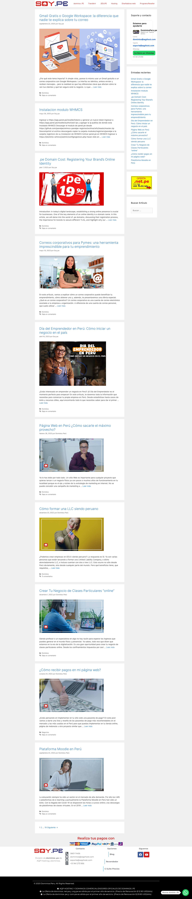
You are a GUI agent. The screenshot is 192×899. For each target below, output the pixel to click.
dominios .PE (79, 3)
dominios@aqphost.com (144, 39)
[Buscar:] (142, 210)
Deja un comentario (49, 95)
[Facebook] (140, 854)
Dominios (45, 93)
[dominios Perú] (51, 3)
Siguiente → (52, 827)
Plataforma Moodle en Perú (60, 749)
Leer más (97, 87)
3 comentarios (47, 576)
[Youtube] (146, 854)
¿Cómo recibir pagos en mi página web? (70, 670)
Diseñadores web (129, 3)
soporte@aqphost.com (143, 45)
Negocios (45, 732)
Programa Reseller (147, 3)
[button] (185, 892)
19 (46, 827)
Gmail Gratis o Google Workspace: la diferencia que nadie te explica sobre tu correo (78, 18)
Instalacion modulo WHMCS (60, 110)
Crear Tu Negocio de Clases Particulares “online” (76, 591)
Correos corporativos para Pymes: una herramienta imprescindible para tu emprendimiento (78, 245)
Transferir (92, 3)
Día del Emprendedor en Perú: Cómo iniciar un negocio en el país (142, 123)
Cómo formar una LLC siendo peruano (68, 509)
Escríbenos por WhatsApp (144, 53)
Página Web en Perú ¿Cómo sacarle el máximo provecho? (140, 132)
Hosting (114, 3)
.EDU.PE (103, 3)
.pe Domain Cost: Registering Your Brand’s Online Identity (142, 100)
